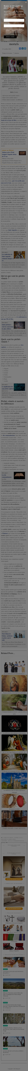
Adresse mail (7, 23)
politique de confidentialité (16, 30)
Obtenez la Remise (10, 36)
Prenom (6, 17)
